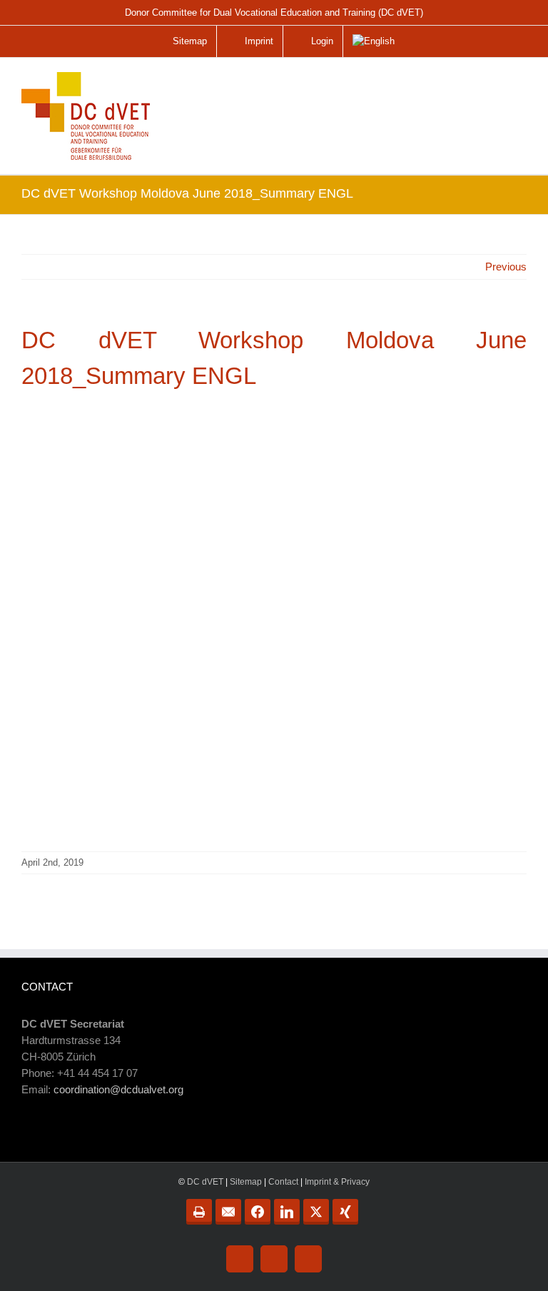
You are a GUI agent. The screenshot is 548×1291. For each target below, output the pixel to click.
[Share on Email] (228, 1212)
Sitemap (246, 1182)
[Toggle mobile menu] (517, 88)
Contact (283, 1182)
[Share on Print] (199, 1212)
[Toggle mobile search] (486, 82)
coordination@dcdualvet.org (118, 1089)
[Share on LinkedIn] (287, 1212)
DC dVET (205, 1182)
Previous (506, 266)
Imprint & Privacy (337, 1182)
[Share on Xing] (345, 1212)
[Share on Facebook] (257, 1212)
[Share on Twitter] (316, 1212)
